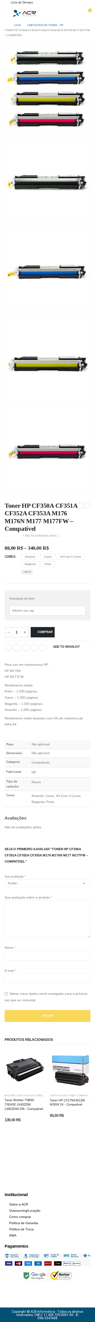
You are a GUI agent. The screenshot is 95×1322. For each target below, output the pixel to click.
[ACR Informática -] (24, 13)
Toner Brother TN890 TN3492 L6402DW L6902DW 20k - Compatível (24, 1104)
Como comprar (20, 1217)
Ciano (48, 556)
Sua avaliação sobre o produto (28, 897)
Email (42, 647)
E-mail (10, 970)
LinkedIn (25, 647)
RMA (12, 1235)
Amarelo (30, 556)
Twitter (17, 647)
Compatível (83, 1095)
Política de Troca (21, 1229)
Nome (10, 947)
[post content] (25, 1070)
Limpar (27, 572)
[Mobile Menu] (7, 12)
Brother (10, 1095)
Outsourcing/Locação (24, 1210)
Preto (48, 564)
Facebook (8, 647)
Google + (34, 647)
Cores (10, 556)
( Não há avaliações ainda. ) (41, 535)
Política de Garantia (23, 1223)
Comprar (45, 632)
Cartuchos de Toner (29, 1095)
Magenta (30, 564)
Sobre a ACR (18, 1204)
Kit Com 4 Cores (70, 556)
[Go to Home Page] (6, 25)
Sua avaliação (15, 876)
